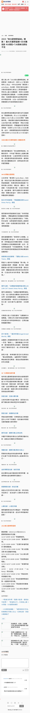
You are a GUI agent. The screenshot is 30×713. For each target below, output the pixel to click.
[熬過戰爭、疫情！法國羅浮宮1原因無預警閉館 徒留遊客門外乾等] (6, 626)
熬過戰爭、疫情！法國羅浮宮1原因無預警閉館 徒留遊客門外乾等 (19, 625)
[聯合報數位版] (23, 2)
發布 (26, 670)
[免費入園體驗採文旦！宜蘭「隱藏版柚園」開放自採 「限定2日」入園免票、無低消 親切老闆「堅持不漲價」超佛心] (6, 634)
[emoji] (23, 670)
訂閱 (21, 706)
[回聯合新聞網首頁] (2, 2)
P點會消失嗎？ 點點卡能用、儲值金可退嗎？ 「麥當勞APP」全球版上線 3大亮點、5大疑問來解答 (15, 602)
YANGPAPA (5, 678)
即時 (2, 4)
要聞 (22, 4)
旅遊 (6, 35)
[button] (25, 2)
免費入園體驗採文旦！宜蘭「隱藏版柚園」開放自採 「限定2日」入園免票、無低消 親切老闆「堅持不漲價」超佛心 (19, 633)
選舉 (25, 4)
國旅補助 (14, 4)
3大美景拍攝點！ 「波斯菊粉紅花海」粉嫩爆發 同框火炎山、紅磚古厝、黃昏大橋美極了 (15, 611)
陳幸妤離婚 (8, 4)
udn (2, 35)
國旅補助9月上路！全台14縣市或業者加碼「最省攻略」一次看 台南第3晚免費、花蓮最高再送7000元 (19, 642)
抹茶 (3, 618)
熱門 (19, 4)
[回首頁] (7, 2)
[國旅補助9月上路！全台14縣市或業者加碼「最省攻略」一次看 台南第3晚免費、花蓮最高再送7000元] (6, 643)
